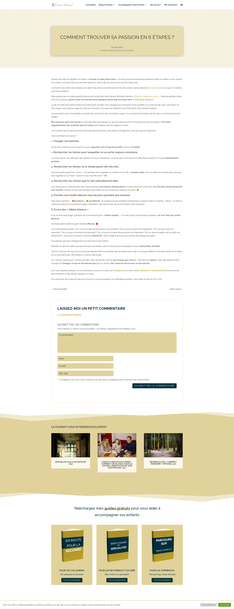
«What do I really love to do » (146, 96)
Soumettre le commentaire (154, 385)
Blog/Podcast (106, 5)
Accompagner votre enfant (131, 5)
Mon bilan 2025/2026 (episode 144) (70, 463)
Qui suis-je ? (155, 5)
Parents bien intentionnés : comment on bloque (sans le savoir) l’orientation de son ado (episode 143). (117, 465)
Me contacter (170, 5)
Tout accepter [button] (224, 605)
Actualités (91, 5)
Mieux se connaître (126, 50)
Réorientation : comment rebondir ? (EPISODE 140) (163, 463)
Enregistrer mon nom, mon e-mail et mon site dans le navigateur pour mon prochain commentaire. (105, 380)
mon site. (157, 279)
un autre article (155, 88)
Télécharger (71, 580)
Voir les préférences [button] (208, 605)
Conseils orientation (108, 50)
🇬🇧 (181, 5)
